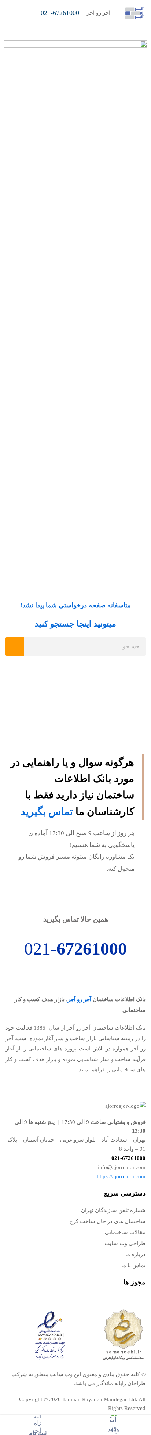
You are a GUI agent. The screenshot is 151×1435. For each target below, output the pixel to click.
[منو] (8, 13)
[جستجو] (14, 646)
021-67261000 (60, 13)
